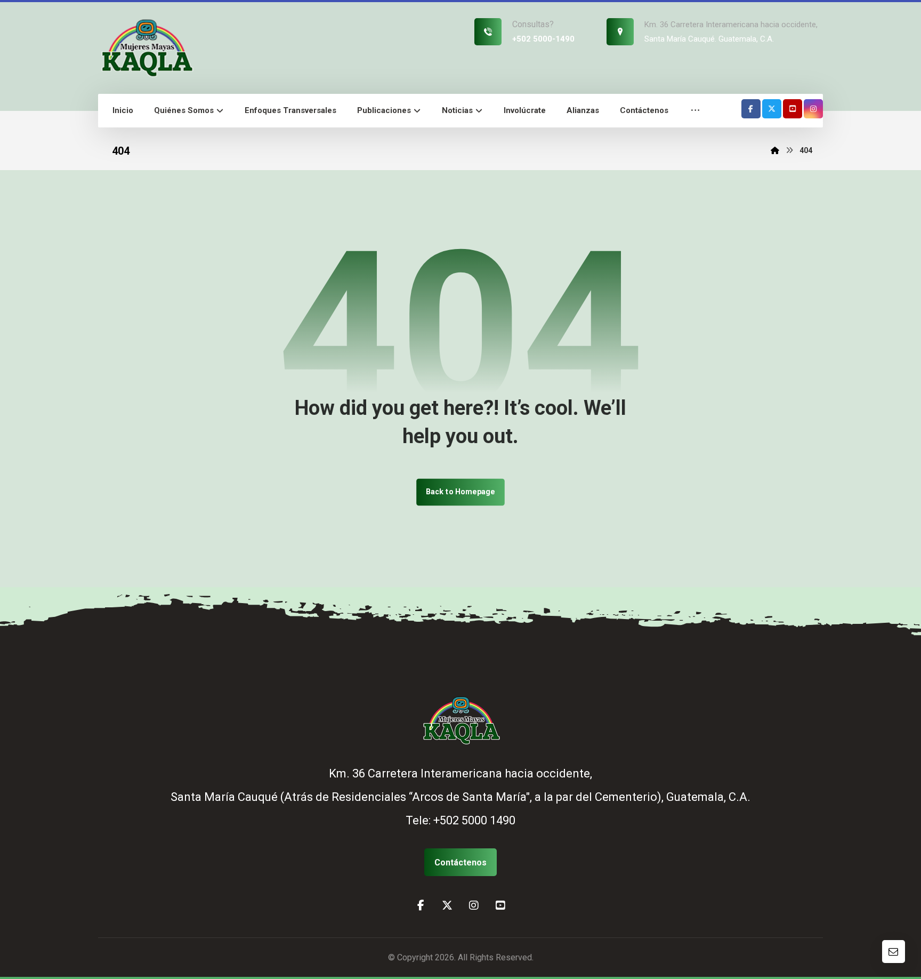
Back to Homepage (460, 491)
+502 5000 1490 (474, 820)
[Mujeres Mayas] (146, 47)
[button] (695, 110)
